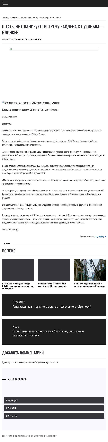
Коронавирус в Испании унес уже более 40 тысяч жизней (52, 285)
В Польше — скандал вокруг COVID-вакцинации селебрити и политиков (17, 286)
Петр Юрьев (36, 39)
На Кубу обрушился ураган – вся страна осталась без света (89, 285)
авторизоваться (50, 362)
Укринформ (100, 236)
